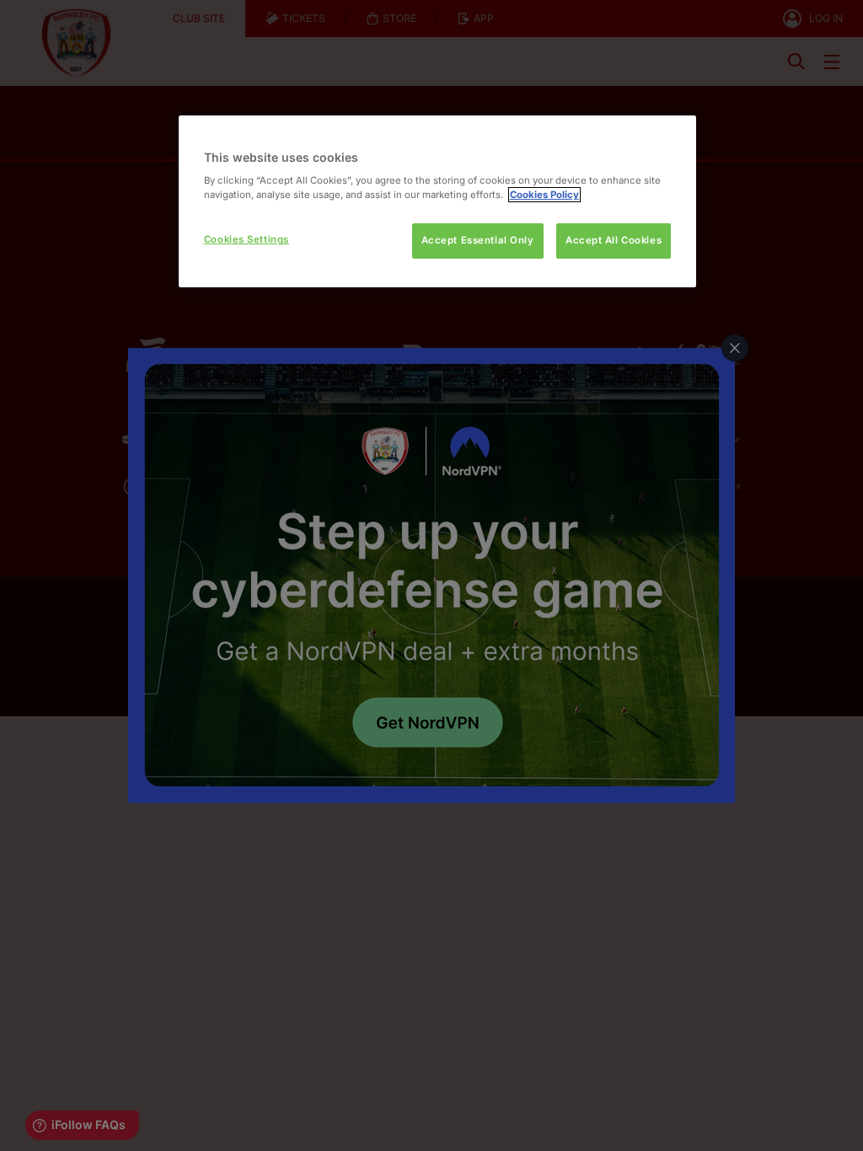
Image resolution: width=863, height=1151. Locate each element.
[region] (437, 201)
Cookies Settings (246, 239)
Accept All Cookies (614, 240)
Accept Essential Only (477, 240)
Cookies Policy (544, 195)
